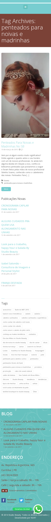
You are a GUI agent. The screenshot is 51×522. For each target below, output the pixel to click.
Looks (5, 351)
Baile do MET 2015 (22, 310)
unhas (35, 383)
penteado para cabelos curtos (14, 359)
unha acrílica (24, 383)
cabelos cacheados (10, 318)
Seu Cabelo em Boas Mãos (29, 375)
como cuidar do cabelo (12, 326)
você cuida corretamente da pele (15, 387)
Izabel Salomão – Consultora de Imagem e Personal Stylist (15, 267)
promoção (7, 371)
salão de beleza (9, 375)
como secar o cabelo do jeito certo (16, 330)
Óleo (35, 392)
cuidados (32, 334)
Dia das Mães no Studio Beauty (15, 338)
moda (5, 355)
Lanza (21, 347)
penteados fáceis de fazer (13, 363)
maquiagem (39, 351)
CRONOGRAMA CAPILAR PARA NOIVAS (25, 421)
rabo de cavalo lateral (23, 371)
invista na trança (9, 347)
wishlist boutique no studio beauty (16, 392)
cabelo (27, 314)
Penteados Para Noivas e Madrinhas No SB (17, 144)
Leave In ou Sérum (34, 347)
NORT (33, 517)
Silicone (6, 379)
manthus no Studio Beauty (21, 351)
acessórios (7, 310)
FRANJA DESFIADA (11, 282)
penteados (34, 359)
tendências (42, 379)
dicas (45, 342)
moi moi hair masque (19, 355)
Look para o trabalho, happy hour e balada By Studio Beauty (15, 248)
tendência (31, 379)
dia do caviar (35, 342)
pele (42, 355)
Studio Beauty (18, 379)
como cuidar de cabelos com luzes (16, 322)
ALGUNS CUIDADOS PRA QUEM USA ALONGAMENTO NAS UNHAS (24, 430)
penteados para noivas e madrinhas (18, 183)
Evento (6, 180)
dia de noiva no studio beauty (14, 342)
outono (34, 355)
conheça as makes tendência (14, 334)
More (6, 189)
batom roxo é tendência (12, 314)
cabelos (37, 314)
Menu (27, 7)
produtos (38, 367)
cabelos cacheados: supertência (33, 318)
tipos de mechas (9, 383)
